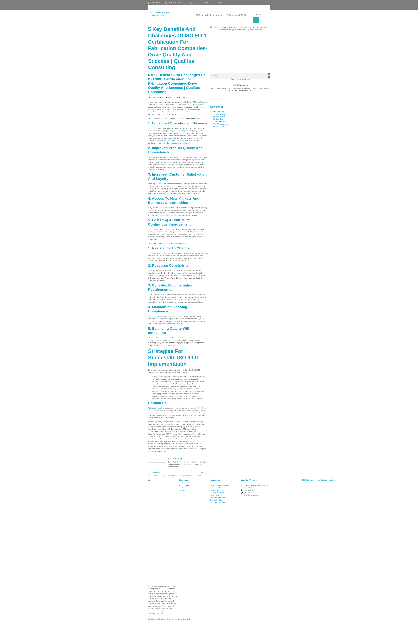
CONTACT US (240, 15)
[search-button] (256, 20)
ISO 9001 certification (197, 102)
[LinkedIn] (215, 101)
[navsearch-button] (254, 9)
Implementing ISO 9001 (156, 253)
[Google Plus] (215, 104)
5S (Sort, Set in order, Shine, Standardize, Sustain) (179, 141)
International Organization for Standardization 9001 (166, 157)
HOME (197, 15)
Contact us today (175, 415)
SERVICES (217, 15)
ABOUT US (206, 15)
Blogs (230, 15)
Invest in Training (158, 381)
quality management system (178, 131)
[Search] (269, 76)
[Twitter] (215, 99)
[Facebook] (215, 96)
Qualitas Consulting (157, 408)
